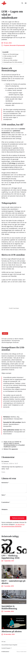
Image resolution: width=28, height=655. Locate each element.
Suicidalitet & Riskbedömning (9, 607)
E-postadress (6, 502)
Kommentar (5, 482)
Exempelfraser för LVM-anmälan (13, 62)
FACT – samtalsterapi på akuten (13, 582)
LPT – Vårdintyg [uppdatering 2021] (10, 556)
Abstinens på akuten (12, 631)
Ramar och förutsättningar (11, 54)
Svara (3, 472)
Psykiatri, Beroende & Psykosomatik (14, 45)
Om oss (3, 641)
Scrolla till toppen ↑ (7, 648)
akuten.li (7, 651)
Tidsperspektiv (8, 58)
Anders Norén (23, 651)
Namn (4, 495)
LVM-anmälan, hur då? (10, 56)
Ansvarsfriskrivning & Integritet (9, 644)
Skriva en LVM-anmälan (10, 60)
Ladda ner (5, 333)
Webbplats (5, 509)
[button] (22, 3)
